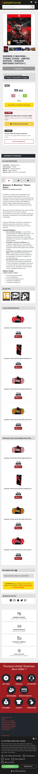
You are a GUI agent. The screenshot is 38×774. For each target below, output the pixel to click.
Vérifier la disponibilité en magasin (17, 77)
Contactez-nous (7, 717)
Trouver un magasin (8, 721)
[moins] (13, 95)
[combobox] (33, 739)
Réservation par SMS (9, 724)
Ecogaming (6, 735)
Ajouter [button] (19, 336)
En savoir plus (11, 752)
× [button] (36, 738)
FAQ (4, 719)
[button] (19, 771)
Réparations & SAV (8, 728)
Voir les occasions (18, 141)
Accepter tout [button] (10, 766)
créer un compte (19, 587)
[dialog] (19, 755)
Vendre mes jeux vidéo (20, 124)
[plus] (25, 95)
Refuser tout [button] (28, 766)
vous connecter (27, 585)
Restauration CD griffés (9, 726)
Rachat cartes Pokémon (9, 722)
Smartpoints (6, 729)
